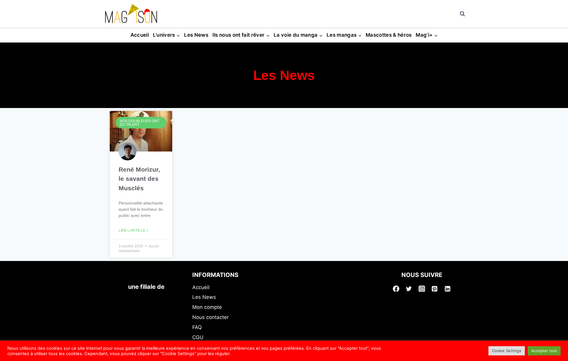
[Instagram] (421, 288)
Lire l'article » (133, 230)
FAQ (197, 327)
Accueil (139, 35)
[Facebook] (396, 288)
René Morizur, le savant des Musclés (139, 178)
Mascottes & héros (389, 35)
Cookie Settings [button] (506, 350)
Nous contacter (210, 317)
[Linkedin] (447, 288)
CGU (198, 337)
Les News (196, 35)
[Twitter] (408, 288)
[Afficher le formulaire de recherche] (462, 14)
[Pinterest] (434, 288)
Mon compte (207, 307)
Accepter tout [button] (544, 350)
